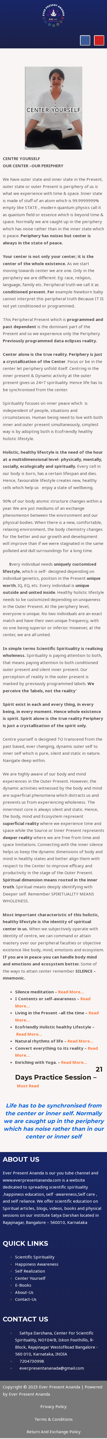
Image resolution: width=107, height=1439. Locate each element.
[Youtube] (99, 40)
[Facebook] (85, 40)
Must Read (28, 1085)
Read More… (71, 991)
